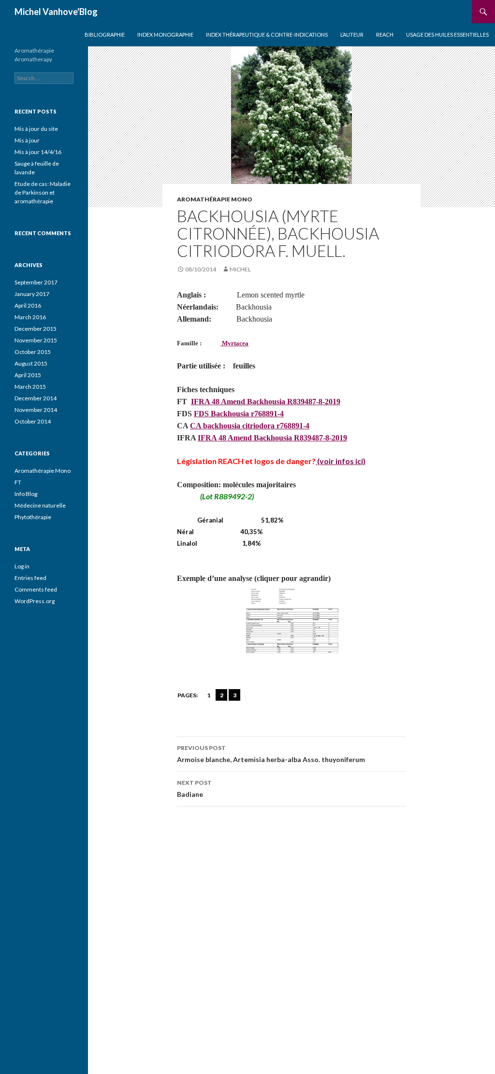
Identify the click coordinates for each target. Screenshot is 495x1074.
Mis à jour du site (36, 128)
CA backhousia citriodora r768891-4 (249, 426)
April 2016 (28, 305)
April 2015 (28, 375)
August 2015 (31, 363)
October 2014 (33, 421)
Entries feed (30, 577)
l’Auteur (352, 34)
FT (18, 482)
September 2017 (36, 282)
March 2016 (30, 317)
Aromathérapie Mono (214, 199)
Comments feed (36, 589)
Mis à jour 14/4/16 (38, 151)
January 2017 (32, 293)
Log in (22, 566)
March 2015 (30, 386)
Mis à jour (27, 140)
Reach (384, 34)
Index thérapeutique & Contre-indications (267, 34)
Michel (240, 269)
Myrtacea (234, 343)
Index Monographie (165, 34)
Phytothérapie (33, 517)
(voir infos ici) (340, 461)
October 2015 (33, 351)
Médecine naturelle (40, 505)
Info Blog (26, 493)
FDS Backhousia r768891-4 (239, 414)
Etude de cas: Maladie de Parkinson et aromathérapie (43, 192)
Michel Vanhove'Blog (56, 11)
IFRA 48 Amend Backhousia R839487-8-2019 (265, 401)
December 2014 (36, 398)
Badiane (194, 788)
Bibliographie (105, 34)
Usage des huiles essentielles (447, 34)
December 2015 (36, 328)
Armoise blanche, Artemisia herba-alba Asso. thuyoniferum (271, 753)
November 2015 (36, 340)
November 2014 (36, 409)
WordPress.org (35, 601)
